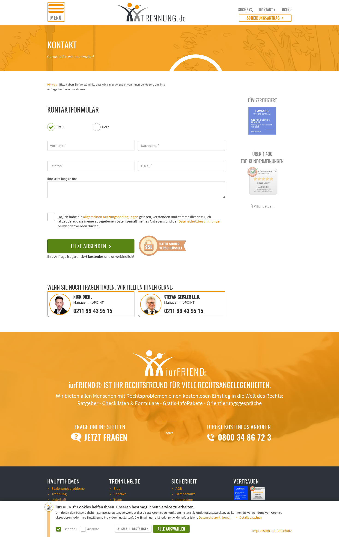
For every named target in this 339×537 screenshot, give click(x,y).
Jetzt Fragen (104, 437)
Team (117, 499)
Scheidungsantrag (264, 18)
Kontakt (119, 494)
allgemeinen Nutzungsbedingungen (110, 217)
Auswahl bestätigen (133, 529)
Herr (105, 127)
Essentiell (69, 529)
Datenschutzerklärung (214, 518)
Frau (60, 127)
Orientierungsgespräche (234, 403)
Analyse (93, 529)
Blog (116, 488)
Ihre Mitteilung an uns (62, 179)
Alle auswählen (171, 529)
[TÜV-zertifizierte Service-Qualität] (241, 493)
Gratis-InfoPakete (183, 403)
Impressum (261, 530)
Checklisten (115, 403)
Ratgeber (87, 403)
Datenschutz (282, 530)
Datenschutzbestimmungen (199, 221)
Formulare (147, 403)
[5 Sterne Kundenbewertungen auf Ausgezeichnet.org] (258, 493)
